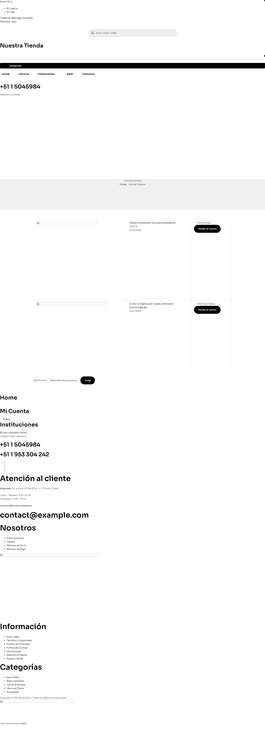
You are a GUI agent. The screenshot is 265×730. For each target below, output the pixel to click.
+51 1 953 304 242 (24, 454)
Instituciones (19, 424)
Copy (88, 380)
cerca (23, 723)
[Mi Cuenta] (1, 405)
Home (123, 184)
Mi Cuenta (14, 411)
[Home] (1, 392)
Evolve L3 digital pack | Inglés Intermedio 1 (151, 303)
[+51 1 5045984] (1, 81)
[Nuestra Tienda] (1, 40)
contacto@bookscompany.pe (16, 505)
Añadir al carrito (207, 228)
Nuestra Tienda (21, 45)
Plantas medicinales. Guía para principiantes (152, 222)
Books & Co (6, 1)
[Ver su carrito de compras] (1, 25)
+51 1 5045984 (20, 86)
